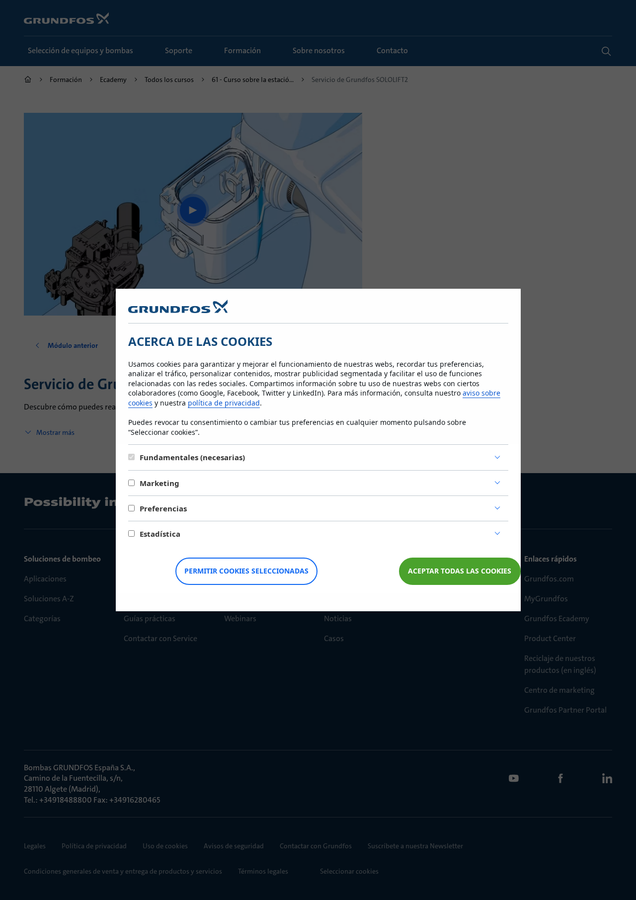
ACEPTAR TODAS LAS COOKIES (459, 570)
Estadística (160, 534)
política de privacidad (224, 403)
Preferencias (163, 508)
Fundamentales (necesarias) (192, 457)
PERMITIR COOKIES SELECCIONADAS (246, 570)
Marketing (159, 483)
